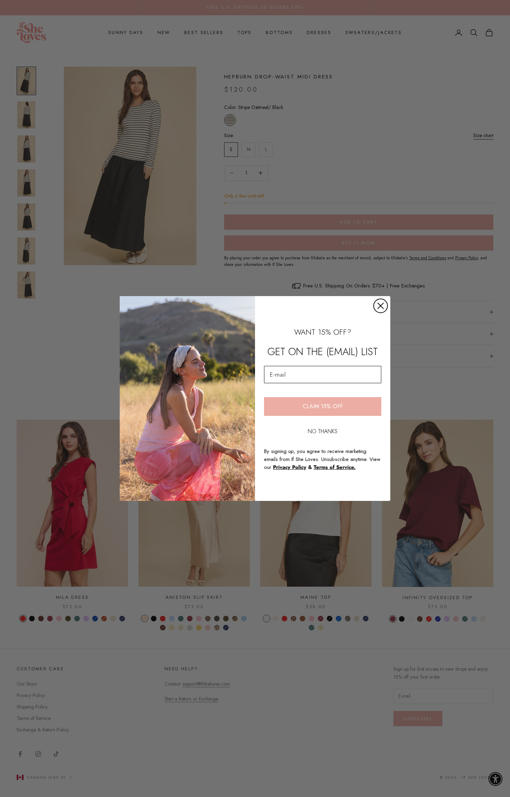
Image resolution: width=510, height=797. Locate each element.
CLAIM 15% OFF (323, 406)
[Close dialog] (381, 306)
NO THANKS (323, 431)
